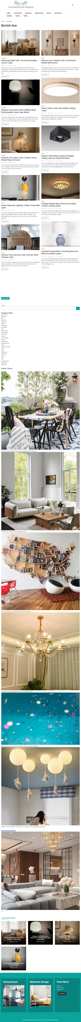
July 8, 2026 (11, 259)
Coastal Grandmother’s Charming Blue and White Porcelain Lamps (59, 252)
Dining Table (4, 332)
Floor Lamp (4, 334)
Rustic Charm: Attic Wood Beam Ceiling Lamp (58, 109)
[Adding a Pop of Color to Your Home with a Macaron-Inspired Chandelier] (40, 719)
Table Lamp (4, 352)
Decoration (4, 327)
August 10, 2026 (12, 114)
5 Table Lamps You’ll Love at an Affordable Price (13, 531)
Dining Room (39, 13)
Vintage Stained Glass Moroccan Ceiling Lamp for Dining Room (58, 205)
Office (49, 13)
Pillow (2, 348)
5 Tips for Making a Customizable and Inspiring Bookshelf (16, 611)
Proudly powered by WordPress (31, 1020)
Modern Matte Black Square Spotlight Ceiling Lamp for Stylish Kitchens (57, 157)
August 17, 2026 (12, 65)
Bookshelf (3, 322)
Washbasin (4, 364)
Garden (9, 16)
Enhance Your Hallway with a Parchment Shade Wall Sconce (58, 61)
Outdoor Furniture (5, 346)
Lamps (17, 16)
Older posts (5, 298)
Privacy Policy (60, 987)
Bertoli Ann (4, 65)
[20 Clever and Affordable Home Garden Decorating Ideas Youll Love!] (40, 410)
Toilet (2, 355)
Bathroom (58, 13)
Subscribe (62, 993)
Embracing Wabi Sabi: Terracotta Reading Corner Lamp (19, 61)
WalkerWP (55, 1020)
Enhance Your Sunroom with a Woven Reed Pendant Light (19, 256)
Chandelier (4, 325)
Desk (2, 329)
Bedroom (28, 13)
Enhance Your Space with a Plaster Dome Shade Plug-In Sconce (19, 159)
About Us (59, 986)
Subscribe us (60, 989)
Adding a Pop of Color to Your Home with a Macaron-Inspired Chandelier (20, 746)
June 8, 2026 (52, 160)
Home (8, 13)
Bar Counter (4, 314)
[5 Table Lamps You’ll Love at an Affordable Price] (40, 491)
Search (3, 305)
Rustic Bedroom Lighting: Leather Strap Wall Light (20, 206)
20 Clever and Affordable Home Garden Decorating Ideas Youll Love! (19, 451)
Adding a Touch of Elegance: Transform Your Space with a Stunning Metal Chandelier (23, 826)
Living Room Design (8, 831)
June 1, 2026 (52, 208)
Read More (5, 76)
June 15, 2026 (52, 113)
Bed (2, 318)
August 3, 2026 (12, 162)
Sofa (2, 350)
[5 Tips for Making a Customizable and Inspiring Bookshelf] (40, 572)
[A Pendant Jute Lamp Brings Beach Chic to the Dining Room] (40, 651)
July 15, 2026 (12, 210)
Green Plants (4, 338)
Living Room (17, 13)
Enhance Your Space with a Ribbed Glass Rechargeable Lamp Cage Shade (18, 111)
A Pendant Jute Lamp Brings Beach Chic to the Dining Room (17, 691)
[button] (78, 870)
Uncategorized (5, 361)
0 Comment (60, 113)
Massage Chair (5, 343)
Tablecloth (3, 354)
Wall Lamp (4, 362)
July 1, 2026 (52, 65)
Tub (2, 359)
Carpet (3, 323)
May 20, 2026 (52, 256)
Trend (25, 16)
